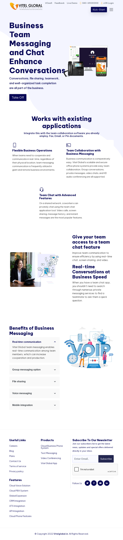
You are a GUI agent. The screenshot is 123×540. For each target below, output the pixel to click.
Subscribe (106, 458)
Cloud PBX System (18, 491)
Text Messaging (49, 453)
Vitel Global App (49, 463)
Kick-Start (99, 9)
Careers (13, 446)
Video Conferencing (51, 458)
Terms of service (17, 466)
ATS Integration (17, 506)
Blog (11, 451)
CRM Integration (17, 501)
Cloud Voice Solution (19, 486)
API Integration (16, 511)
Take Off (18, 97)
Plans (12, 456)
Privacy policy (16, 471)
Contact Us (15, 461)
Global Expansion (18, 496)
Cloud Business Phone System (52, 447)
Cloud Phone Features (20, 516)
